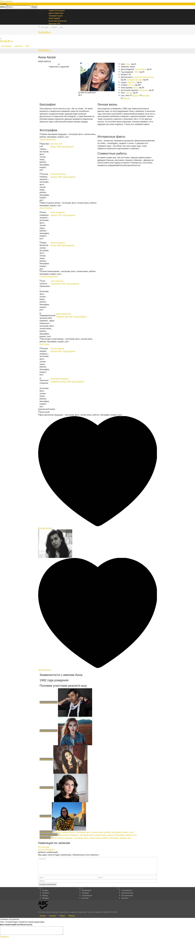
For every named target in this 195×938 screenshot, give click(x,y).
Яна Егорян (44, 344)
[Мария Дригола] (70, 759)
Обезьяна (143, 90)
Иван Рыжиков (46, 208)
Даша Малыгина (47, 787)
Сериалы (54, 27)
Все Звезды (45, 27)
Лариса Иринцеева (48, 140)
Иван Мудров (54, 18)
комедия (85, 892)
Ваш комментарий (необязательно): (16, 924)
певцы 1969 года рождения (62, 146)
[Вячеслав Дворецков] (75, 702)
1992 (136, 71)
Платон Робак (45, 816)
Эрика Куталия (44, 669)
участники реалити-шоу (143, 77)
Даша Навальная (56, 13)
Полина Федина (57, 348)
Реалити (124, 898)
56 (79, 95)
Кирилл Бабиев (46, 831)
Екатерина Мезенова (48, 730)
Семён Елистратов (57, 10)
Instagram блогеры (135, 79)
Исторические (127, 895)
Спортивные (126, 890)
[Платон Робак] (69, 816)
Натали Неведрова (46, 849)
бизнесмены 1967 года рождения (65, 283)
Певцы (45, 895)
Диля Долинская (45, 528)
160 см (128, 92)
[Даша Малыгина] (71, 787)
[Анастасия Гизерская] (97, 834)
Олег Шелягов (57, 281)
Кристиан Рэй (54, 23)
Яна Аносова (45, 837)
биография (86, 890)
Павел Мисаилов (57, 243)
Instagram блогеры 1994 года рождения (67, 381)
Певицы (45, 898)
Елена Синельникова (49, 277)
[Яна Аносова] (91, 837)
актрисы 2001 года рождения (62, 351)
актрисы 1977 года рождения (62, 215)
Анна (127, 64)
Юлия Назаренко (57, 212)
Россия (131, 84)
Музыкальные (127, 892)
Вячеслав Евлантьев (58, 20)
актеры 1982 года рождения (62, 245)
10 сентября (140, 69)
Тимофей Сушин (56, 15)
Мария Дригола (46, 759)
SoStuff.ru (44, 32)
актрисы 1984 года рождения (62, 176)
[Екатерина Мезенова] (75, 730)
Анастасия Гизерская (59, 379)
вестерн (85, 898)
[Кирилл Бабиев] (93, 831)
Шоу (61, 27)
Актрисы (45, 892)
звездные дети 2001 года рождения (71, 316)
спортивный (87, 895)
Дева (135, 87)
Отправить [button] (4, 936)
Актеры (45, 890)
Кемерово (131, 82)
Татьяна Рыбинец (57, 174)
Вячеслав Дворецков (48, 702)
